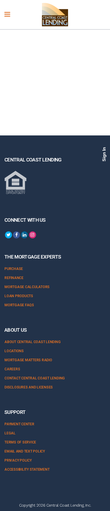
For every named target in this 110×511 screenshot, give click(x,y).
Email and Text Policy (24, 451)
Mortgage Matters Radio (28, 360)
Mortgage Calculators (27, 287)
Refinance (13, 278)
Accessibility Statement (26, 469)
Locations (14, 351)
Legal (10, 433)
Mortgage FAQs (19, 305)
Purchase (13, 269)
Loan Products (18, 296)
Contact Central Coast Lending (34, 378)
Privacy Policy (18, 460)
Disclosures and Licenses (28, 387)
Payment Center (19, 424)
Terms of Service (20, 442)
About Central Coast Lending (32, 342)
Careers (12, 369)
